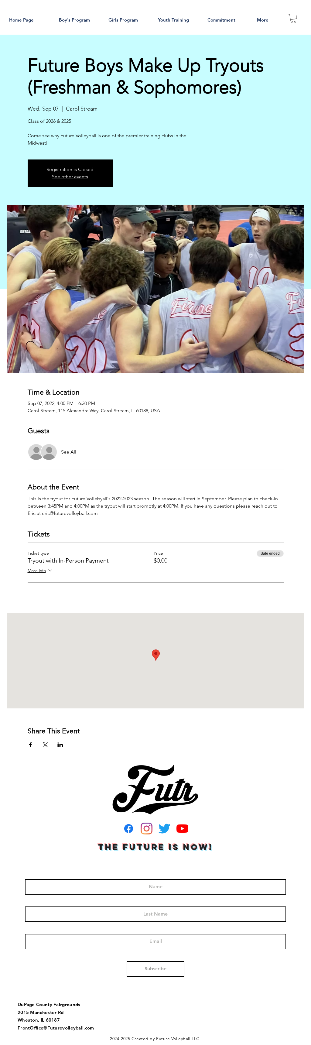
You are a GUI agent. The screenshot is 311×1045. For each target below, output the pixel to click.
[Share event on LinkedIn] (60, 744)
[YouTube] (182, 828)
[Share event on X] (45, 744)
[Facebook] (129, 828)
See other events (70, 177)
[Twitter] (164, 828)
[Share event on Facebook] (30, 744)
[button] (293, 18)
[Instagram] (146, 828)
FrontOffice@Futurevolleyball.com (56, 1028)
